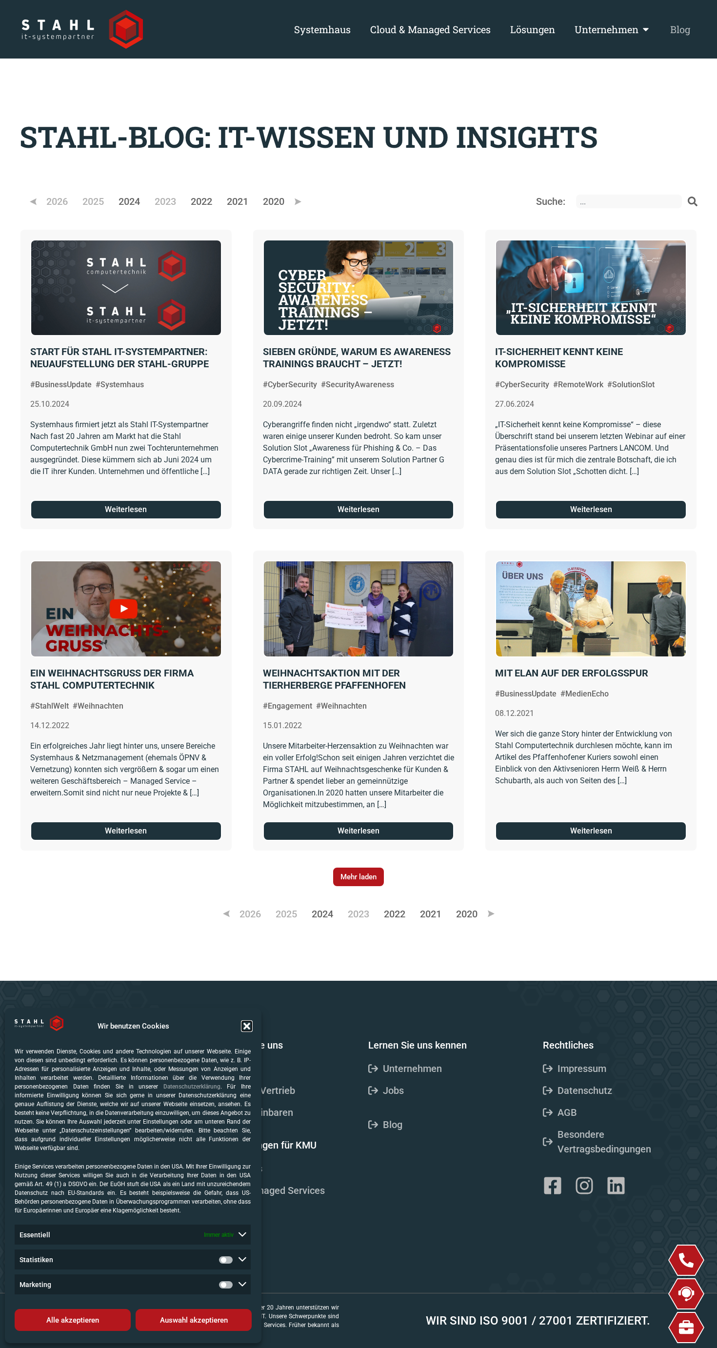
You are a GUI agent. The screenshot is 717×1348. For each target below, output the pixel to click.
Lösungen (532, 29)
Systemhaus (322, 29)
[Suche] (692, 201)
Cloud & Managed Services (430, 29)
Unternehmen (606, 29)
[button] (247, 1026)
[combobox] (629, 201)
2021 (237, 201)
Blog (680, 29)
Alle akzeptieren (72, 1320)
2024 (129, 201)
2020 (273, 201)
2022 (201, 201)
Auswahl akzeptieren (194, 1320)
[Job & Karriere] (686, 1327)
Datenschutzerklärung (191, 1086)
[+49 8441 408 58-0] (686, 1260)
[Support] (686, 1293)
